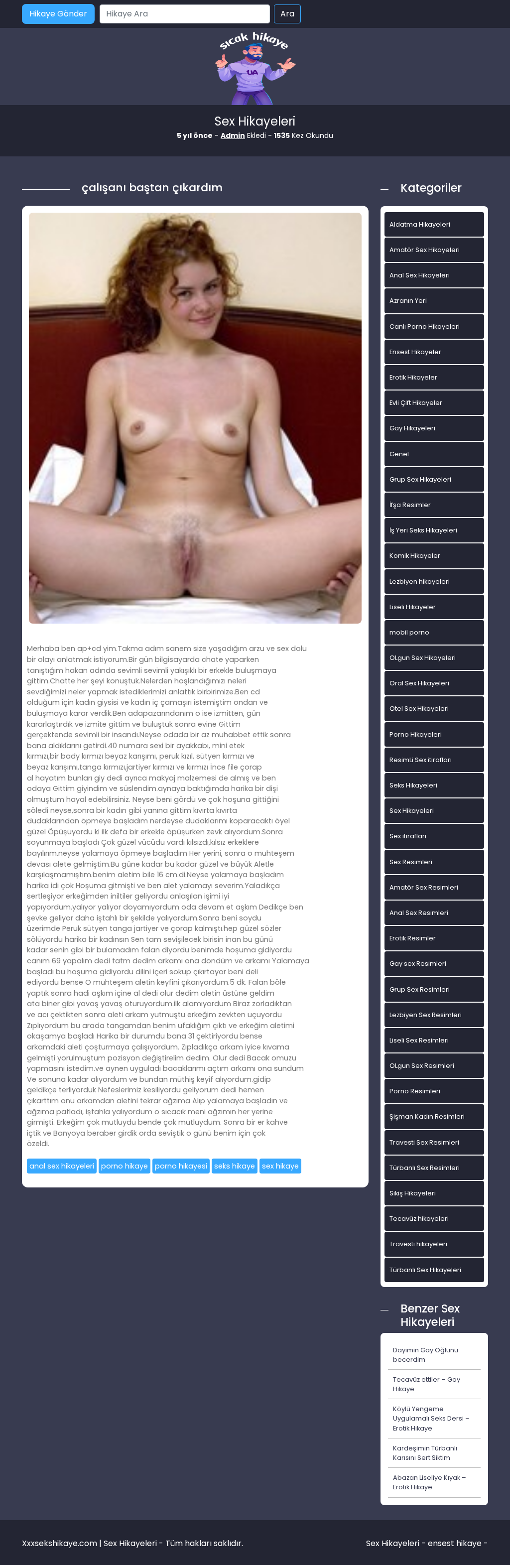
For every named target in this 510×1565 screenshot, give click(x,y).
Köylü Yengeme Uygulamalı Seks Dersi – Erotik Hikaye (431, 1418)
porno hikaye (124, 1166)
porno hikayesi (181, 1166)
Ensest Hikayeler (415, 352)
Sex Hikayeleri (411, 810)
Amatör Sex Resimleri (423, 887)
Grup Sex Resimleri (419, 989)
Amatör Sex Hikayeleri (424, 250)
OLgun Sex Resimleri (421, 1065)
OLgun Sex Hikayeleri (422, 657)
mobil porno (409, 632)
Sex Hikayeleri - (397, 1543)
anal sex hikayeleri (61, 1166)
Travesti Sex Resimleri (424, 1142)
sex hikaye (280, 1166)
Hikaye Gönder (58, 13)
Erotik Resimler (412, 938)
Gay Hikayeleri (412, 428)
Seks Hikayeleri (413, 785)
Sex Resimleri (410, 862)
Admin (233, 135)
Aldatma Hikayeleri (419, 224)
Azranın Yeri (408, 300)
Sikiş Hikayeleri (412, 1193)
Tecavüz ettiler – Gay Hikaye (426, 1384)
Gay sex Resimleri (417, 963)
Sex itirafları (407, 836)
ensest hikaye (455, 1543)
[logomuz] (255, 69)
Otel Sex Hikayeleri (419, 708)
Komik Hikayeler (414, 555)
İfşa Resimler (410, 505)
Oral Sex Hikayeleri (419, 683)
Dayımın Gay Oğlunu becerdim (425, 1355)
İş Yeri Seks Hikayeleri (423, 530)
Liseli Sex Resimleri (419, 1040)
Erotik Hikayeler (413, 377)
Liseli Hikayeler (412, 607)
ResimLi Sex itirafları (420, 760)
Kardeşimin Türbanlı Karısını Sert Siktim (425, 1453)
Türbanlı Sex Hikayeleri (425, 1270)
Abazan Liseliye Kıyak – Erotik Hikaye (429, 1482)
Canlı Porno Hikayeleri (424, 326)
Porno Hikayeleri (415, 734)
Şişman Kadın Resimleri (427, 1116)
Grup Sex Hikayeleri (420, 479)
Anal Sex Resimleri (418, 913)
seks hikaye (234, 1166)
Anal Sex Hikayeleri (419, 275)
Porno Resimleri (414, 1091)
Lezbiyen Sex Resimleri (425, 1015)
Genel (399, 454)
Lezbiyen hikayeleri (419, 581)
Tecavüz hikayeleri (419, 1218)
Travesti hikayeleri (418, 1244)
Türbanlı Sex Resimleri (424, 1168)
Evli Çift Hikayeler (415, 402)
